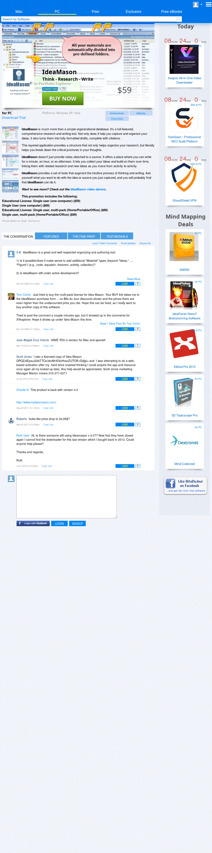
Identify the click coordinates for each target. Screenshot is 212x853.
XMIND (184, 269)
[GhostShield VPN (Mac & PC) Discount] (184, 175)
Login (59, 523)
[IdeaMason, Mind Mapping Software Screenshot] (10, 161)
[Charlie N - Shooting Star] (12, 393)
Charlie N (22, 390)
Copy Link (48, 283)
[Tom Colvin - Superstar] (12, 297)
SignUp (77, 523)
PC (57, 11)
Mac (19, 11)
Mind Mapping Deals (186, 220)
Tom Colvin (23, 294)
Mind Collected (185, 463)
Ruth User (23, 435)
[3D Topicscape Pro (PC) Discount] (184, 390)
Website (141, 113)
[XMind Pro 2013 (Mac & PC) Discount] (184, 342)
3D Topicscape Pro (185, 415)
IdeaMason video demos (87, 189)
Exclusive (133, 11)
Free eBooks (171, 11)
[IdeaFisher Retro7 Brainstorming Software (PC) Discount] (184, 293)
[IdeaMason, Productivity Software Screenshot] (10, 173)
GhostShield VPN (184, 200)
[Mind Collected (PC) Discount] (184, 439)
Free (95, 11)
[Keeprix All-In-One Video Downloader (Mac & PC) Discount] (184, 57)
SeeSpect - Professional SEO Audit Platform (184, 139)
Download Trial (14, 117)
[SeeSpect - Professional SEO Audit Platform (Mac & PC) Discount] (184, 116)
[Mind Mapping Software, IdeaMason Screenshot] (10, 186)
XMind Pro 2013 (184, 366)
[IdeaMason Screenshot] (10, 133)
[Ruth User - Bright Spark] (12, 438)
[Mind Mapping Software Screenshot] (10, 147)
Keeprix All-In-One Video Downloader (184, 80)
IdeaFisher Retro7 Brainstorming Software (184, 316)
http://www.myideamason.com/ (36, 402)
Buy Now (62, 98)
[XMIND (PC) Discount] (184, 244)
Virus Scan (117, 118)
